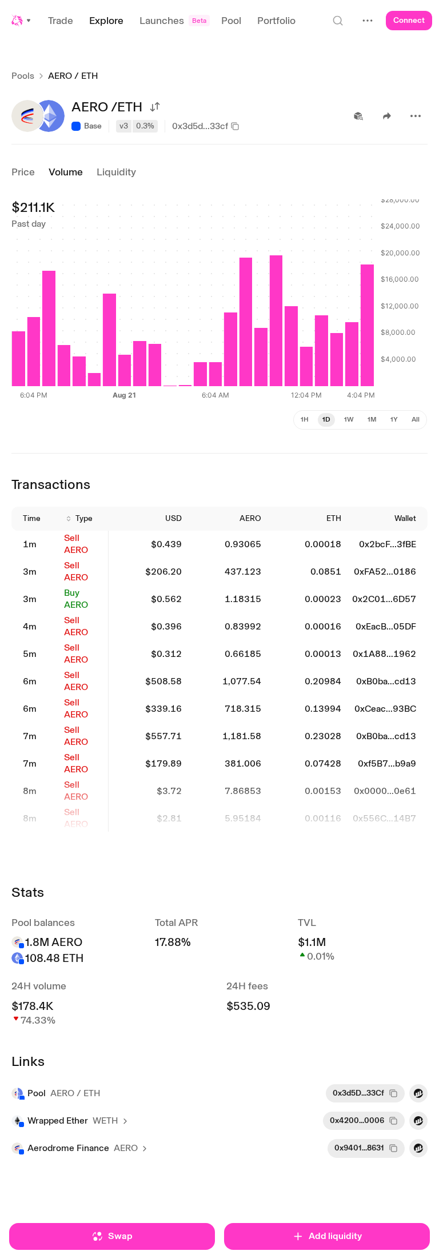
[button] (22, 20)
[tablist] (360, 420)
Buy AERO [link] (76, 598)
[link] (36, 545)
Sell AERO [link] (76, 543)
